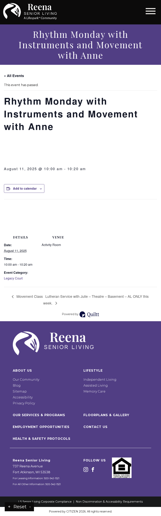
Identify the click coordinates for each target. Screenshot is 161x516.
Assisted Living (95, 385)
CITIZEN (72, 511)
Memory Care (94, 391)
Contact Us (95, 427)
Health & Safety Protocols (41, 439)
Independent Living (99, 379)
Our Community (26, 379)
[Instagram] (85, 469)
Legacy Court (13, 278)
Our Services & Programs (39, 415)
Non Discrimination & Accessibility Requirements (109, 501)
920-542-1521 (51, 478)
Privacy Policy (24, 403)
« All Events (14, 75)
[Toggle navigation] (150, 11)
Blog (17, 385)
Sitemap (20, 391)
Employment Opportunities (41, 427)
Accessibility (23, 397)
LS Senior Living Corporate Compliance (45, 501)
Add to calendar (25, 188)
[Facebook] (93, 469)
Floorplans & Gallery (106, 415)
